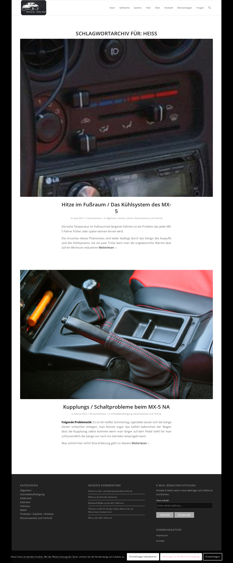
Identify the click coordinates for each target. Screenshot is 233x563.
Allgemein (111, 218)
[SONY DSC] (116, 334)
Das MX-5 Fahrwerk (115, 503)
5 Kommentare (93, 218)
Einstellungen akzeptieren (143, 556)
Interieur (121, 218)
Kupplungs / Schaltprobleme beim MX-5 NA (116, 406)
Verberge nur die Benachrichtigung (181, 556)
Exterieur (25, 502)
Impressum (162, 535)
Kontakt (160, 540)
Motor (130, 218)
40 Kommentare (98, 413)
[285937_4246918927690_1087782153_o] (116, 118)
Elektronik (25, 498)
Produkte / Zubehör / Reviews (37, 514)
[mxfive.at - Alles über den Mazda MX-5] (33, 7)
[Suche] (209, 7)
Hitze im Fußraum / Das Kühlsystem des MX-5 (116, 208)
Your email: (162, 500)
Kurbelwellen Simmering (107, 497)
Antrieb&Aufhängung (121, 413)
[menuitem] (112, 7)
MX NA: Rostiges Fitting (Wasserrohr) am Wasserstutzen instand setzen (110, 510)
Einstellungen (213, 556)
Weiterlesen (106, 247)
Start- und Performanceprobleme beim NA (115, 491)
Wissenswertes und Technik (149, 218)
